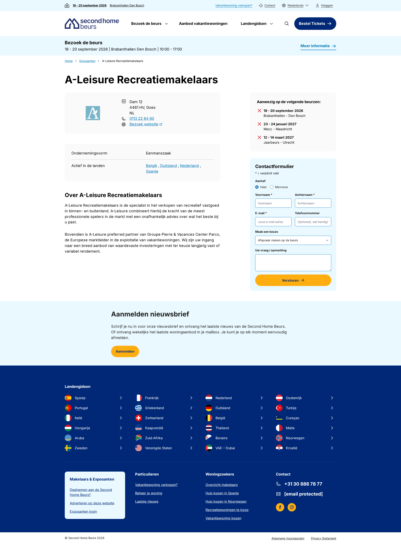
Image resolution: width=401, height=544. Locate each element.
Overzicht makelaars (222, 485)
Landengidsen (253, 23)
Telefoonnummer (307, 213)
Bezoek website (143, 124)
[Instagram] (292, 507)
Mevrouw (281, 187)
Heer (263, 187)
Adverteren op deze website (92, 503)
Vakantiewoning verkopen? (233, 5)
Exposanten (87, 61)
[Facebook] (280, 507)
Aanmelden (125, 351)
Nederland (189, 165)
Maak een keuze (266, 231)
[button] (295, 5)
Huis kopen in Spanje (222, 493)
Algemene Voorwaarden (288, 538)
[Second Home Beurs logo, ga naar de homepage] (93, 23)
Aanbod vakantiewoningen (203, 23)
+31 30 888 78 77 (303, 484)
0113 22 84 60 (141, 118)
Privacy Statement (323, 538)
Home (69, 61)
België (151, 165)
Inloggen (327, 5)
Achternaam (305, 194)
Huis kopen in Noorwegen (226, 501)
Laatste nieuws (146, 501)
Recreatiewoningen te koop (227, 510)
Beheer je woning (148, 493)
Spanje (152, 171)
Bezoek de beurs (146, 23)
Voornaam (263, 194)
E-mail (261, 213)
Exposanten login (83, 511)
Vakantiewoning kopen (223, 518)
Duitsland (168, 165)
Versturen (290, 280)
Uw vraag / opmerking (271, 250)
